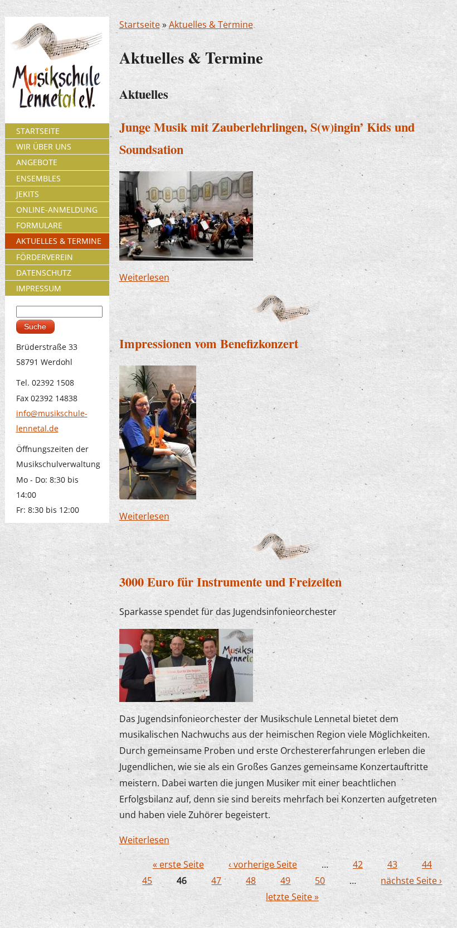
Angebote (36, 162)
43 (392, 864)
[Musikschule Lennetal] (57, 65)
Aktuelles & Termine (211, 24)
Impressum (38, 288)
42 (358, 864)
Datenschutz (43, 272)
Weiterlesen (144, 277)
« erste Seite (178, 864)
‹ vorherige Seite (263, 864)
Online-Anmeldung (57, 209)
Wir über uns (43, 146)
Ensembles (38, 178)
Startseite (139, 24)
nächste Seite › (411, 880)
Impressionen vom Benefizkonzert (208, 343)
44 (427, 864)
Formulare (39, 225)
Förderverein (44, 257)
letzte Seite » (292, 897)
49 (285, 880)
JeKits (27, 194)
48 (251, 880)
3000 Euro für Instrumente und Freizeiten (230, 582)
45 (147, 880)
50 (320, 880)
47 (216, 880)
